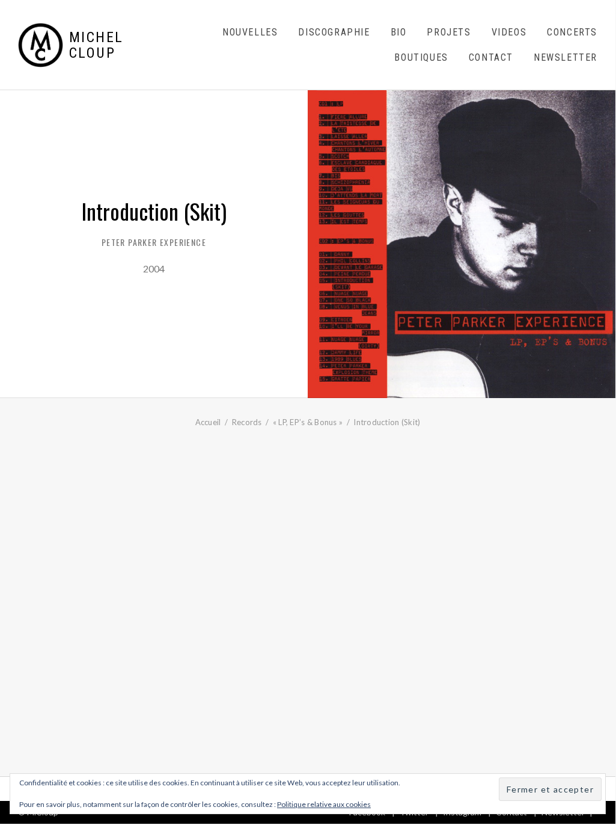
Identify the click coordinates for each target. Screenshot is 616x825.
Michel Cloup (96, 45)
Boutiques (421, 57)
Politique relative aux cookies (324, 804)
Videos (509, 32)
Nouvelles (250, 32)
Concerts (572, 32)
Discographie (334, 32)
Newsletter (565, 57)
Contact (491, 57)
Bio (399, 32)
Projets (449, 32)
